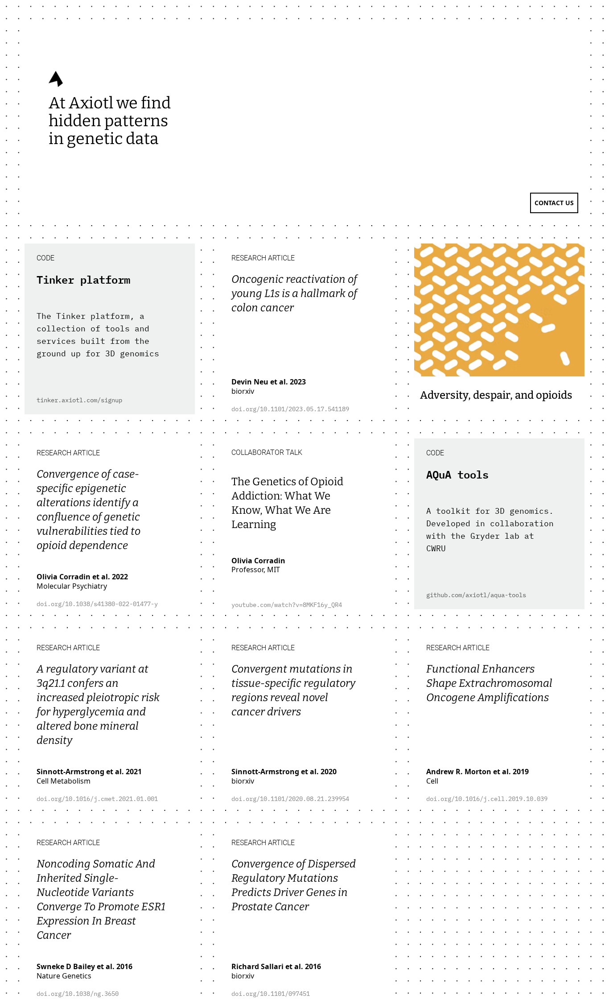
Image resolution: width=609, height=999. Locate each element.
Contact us (554, 202)
